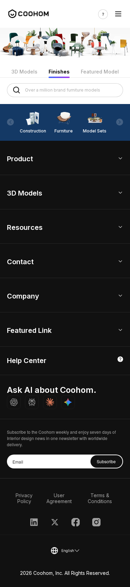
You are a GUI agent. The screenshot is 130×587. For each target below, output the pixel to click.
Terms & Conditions (100, 498)
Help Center (26, 360)
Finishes (59, 72)
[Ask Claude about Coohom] (50, 402)
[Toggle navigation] (118, 14)
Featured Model (100, 72)
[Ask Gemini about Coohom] (68, 402)
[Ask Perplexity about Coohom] (32, 402)
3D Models (24, 72)
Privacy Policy (24, 498)
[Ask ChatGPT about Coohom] (14, 402)
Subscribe (106, 461)
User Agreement (59, 498)
